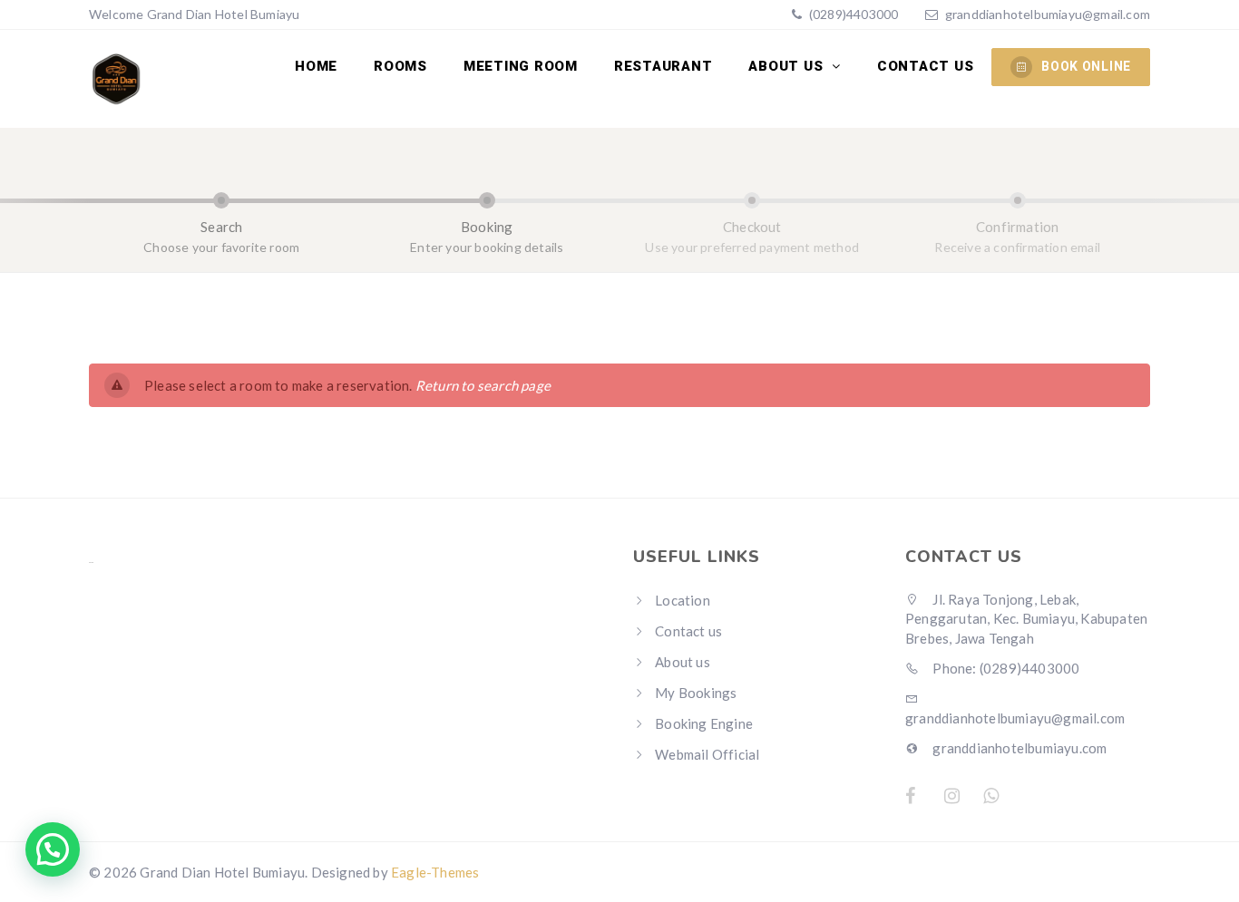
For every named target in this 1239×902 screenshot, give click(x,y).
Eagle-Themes (435, 872)
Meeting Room (520, 66)
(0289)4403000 (852, 14)
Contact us (925, 66)
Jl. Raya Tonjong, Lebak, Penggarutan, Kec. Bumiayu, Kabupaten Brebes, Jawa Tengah (1026, 618)
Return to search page (483, 385)
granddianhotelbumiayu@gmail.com (1047, 14)
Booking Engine (704, 723)
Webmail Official (707, 754)
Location (682, 600)
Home (316, 66)
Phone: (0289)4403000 (1004, 668)
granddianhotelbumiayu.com (1018, 748)
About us (787, 66)
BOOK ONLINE (1086, 66)
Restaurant (663, 66)
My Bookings (696, 692)
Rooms (400, 66)
